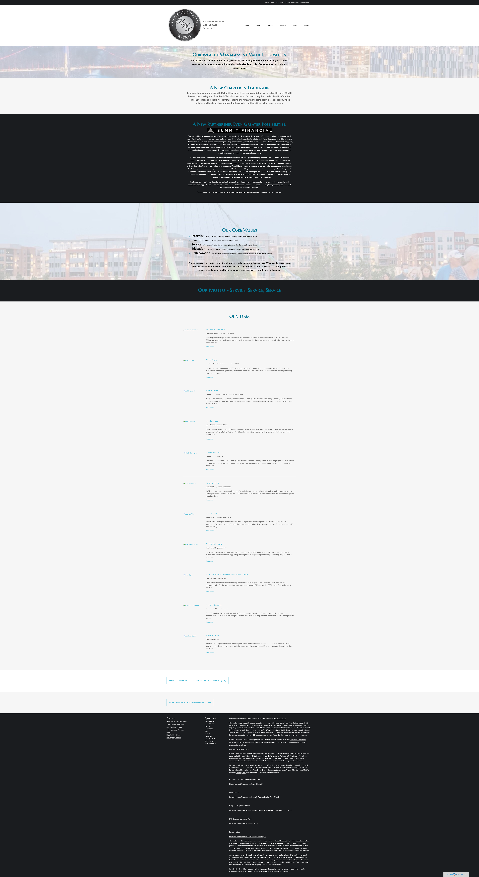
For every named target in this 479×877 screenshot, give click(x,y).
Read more (210, 346)
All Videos (209, 741)
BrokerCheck (280, 718)
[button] (258, 25)
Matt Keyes (211, 360)
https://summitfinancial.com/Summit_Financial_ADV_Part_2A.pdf (254, 797)
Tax (206, 731)
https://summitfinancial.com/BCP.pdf (243, 823)
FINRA (238, 773)
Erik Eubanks (212, 421)
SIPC (244, 773)
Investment (209, 724)
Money (207, 734)
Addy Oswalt (212, 390)
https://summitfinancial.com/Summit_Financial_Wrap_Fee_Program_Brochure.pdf (260, 810)
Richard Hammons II (215, 329)
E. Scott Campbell (214, 605)
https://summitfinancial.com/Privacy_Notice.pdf (247, 836)
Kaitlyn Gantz (212, 483)
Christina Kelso (213, 452)
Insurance (209, 729)
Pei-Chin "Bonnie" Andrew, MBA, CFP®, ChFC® (227, 574)
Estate (207, 726)
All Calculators (210, 744)
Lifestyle (208, 736)
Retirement (209, 721)
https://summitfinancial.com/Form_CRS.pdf (245, 784)
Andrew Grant (213, 635)
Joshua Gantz (212, 513)
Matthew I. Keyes (214, 544)
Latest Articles (211, 739)
